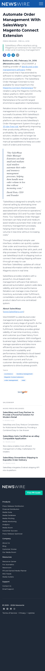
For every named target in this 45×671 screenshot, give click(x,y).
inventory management (24, 374)
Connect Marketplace (18, 88)
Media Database (9, 515)
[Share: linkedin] (13, 55)
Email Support (8, 589)
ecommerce (8, 374)
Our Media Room (9, 552)
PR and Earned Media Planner (14, 571)
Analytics (6, 524)
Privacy (22, 613)
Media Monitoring (9, 521)
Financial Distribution (10, 509)
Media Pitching (8, 518)
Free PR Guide (34, 493)
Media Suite (7, 512)
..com (13, 312)
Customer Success (10, 531)
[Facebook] (4, 609)
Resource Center (9, 561)
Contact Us (6, 586)
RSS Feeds (6, 574)
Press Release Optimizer (12, 534)
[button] (41, 3)
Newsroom (6, 568)
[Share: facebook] (4, 55)
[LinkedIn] (11, 609)
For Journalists (8, 564)
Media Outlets (8, 577)
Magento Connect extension (14, 377)
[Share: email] (17, 55)
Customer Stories (9, 549)
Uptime (31, 613)
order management (11, 380)
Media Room (7, 528)
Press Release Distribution (13, 506)
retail (23, 380)
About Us (6, 543)
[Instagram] (14, 609)
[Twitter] (7, 609)
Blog (4, 546)
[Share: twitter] (9, 55)
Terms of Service (9, 613)
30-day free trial (10, 126)
